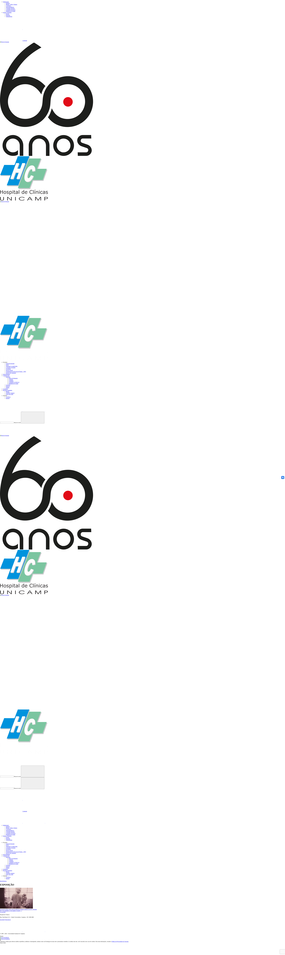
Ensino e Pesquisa (7, 12)
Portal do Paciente (10, 363)
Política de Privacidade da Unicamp (120, 941)
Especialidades (6, 374)
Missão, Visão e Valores (11, 4)
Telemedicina (9, 16)
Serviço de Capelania (11, 373)
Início (1, 881)
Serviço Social (9, 370)
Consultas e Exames (10, 367)
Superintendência (10, 7)
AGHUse (8, 397)
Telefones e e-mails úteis (11, 366)
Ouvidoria (8, 369)
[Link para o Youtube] (56, 411)
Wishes (7, 387)
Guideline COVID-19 (14, 382)
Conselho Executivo (10, 9)
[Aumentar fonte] (11, 29)
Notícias (5, 881)
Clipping (11, 379)
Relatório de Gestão (10, 11)
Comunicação (6, 375)
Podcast (8, 386)
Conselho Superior (10, 8)
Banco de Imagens (13, 378)
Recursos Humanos (7, 390)
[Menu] (11, 434)
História (8, 3)
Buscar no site (17, 422)
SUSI (7, 365)
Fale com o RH (9, 394)
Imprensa (8, 377)
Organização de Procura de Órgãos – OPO (16, 371)
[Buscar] (11, 764)
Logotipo (8, 385)
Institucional (6, 1)
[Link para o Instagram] (34, 411)
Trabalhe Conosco (10, 393)
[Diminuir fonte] (34, 29)
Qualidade (5, 389)
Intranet (8, 398)
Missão (7, 391)
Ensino (7, 13)
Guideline (11, 381)
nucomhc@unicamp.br (5, 919)
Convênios (8, 5)
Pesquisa (8, 15)
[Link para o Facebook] (11, 411)
